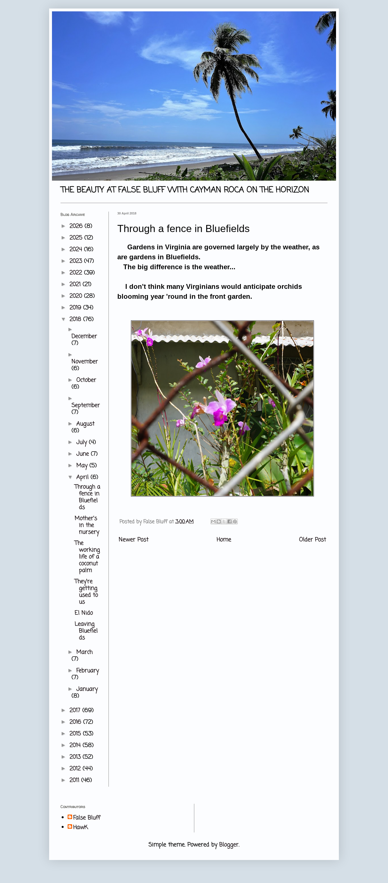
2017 (76, 710)
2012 (76, 768)
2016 (76, 722)
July (82, 442)
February (87, 670)
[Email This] (213, 521)
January (87, 689)
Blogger (229, 844)
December (84, 336)
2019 (76, 307)
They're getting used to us (86, 591)
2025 (77, 237)
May (82, 465)
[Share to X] (224, 521)
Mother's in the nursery (87, 525)
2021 (76, 284)
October (86, 380)
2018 (76, 319)
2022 (77, 272)
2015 (76, 733)
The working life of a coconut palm (87, 557)
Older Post (312, 539)
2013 (76, 757)
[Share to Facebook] (229, 521)
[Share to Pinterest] (235, 521)
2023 (77, 261)
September (86, 405)
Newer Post (134, 539)
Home (224, 539)
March (84, 652)
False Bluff (86, 818)
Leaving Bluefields (86, 631)
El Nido (84, 613)
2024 (77, 249)
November (85, 361)
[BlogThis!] (219, 521)
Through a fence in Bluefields (87, 497)
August (85, 423)
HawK (80, 827)
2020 (77, 296)
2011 (75, 780)
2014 (76, 745)
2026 (77, 226)
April (83, 477)
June (83, 454)
